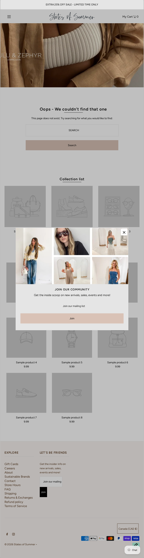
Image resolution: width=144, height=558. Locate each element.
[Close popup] (124, 232)
